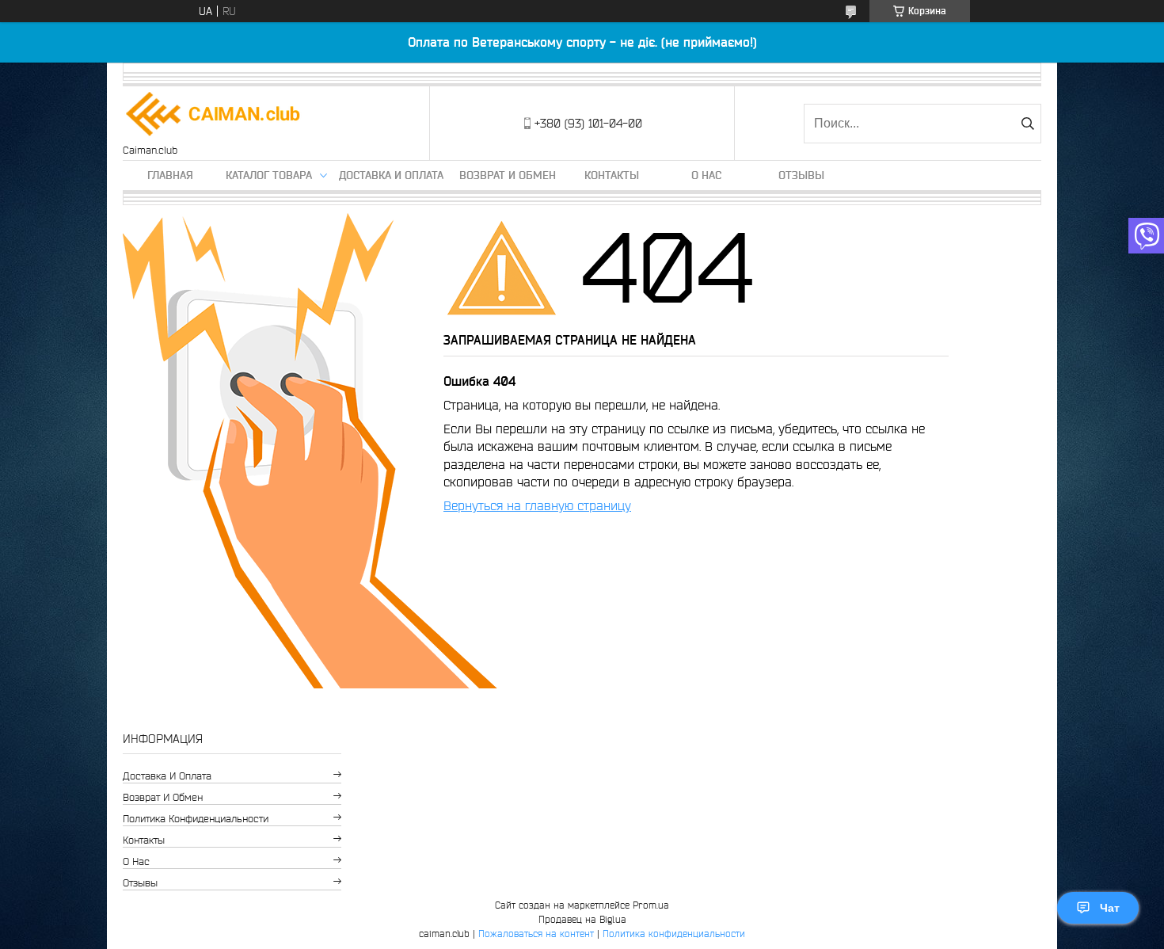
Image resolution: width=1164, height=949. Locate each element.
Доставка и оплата (391, 175)
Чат (1110, 907)
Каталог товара (269, 175)
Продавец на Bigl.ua (582, 919)
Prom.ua (651, 905)
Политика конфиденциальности (195, 819)
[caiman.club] (214, 115)
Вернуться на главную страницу (537, 505)
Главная (170, 175)
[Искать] (1027, 123)
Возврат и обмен (507, 175)
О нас (706, 175)
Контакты (611, 175)
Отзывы (801, 175)
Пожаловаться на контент (536, 933)
